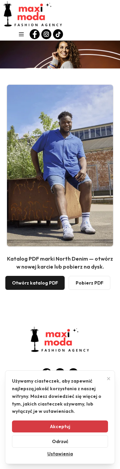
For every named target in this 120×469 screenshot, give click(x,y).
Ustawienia (60, 454)
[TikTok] (58, 34)
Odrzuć (60, 441)
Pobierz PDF (89, 283)
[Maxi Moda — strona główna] (33, 14)
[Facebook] (35, 34)
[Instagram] (46, 34)
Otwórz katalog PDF (35, 283)
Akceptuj (60, 426)
